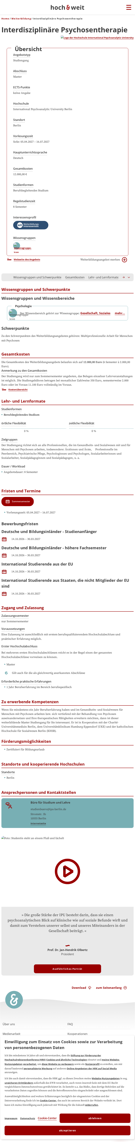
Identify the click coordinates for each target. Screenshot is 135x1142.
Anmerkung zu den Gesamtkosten (24, 371)
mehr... (120, 313)
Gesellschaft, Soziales (95, 313)
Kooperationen (78, 1034)
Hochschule (21, 104)
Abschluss (20, 71)
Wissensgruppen (24, 238)
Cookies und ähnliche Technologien (66, 1059)
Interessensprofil (24, 217)
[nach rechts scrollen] (123, 277)
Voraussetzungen (13, 629)
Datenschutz (27, 1118)
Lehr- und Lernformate (103, 277)
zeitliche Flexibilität (81, 423)
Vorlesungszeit (23, 136)
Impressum (11, 1118)
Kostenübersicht (18, 389)
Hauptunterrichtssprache (30, 152)
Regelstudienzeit (24, 201)
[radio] (17, 501)
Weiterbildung (21, 18)
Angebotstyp (21, 55)
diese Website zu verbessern (58, 1064)
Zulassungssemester (15, 616)
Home (5, 18)
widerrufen (91, 1104)
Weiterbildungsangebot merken (100, 259)
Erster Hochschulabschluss (19, 646)
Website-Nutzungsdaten (106, 1078)
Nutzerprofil (92, 1064)
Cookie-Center (48, 1100)
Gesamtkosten (23, 169)
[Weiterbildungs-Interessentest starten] (30, 225)
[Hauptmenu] (129, 7)
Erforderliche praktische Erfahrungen (26, 681)
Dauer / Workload (13, 466)
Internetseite (38, 823)
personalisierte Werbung (38, 1068)
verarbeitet (29, 1064)
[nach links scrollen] (6, 277)
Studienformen (23, 185)
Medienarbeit (11, 1034)
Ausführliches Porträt (67, 968)
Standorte (8, 772)
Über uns (9, 1024)
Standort (19, 120)
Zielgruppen (9, 439)
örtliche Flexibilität (13, 423)
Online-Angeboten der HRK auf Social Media (92, 1068)
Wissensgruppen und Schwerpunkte (37, 277)
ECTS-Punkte (21, 87)
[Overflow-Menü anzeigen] (129, 277)
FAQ (70, 1024)
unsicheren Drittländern (19, 1082)
